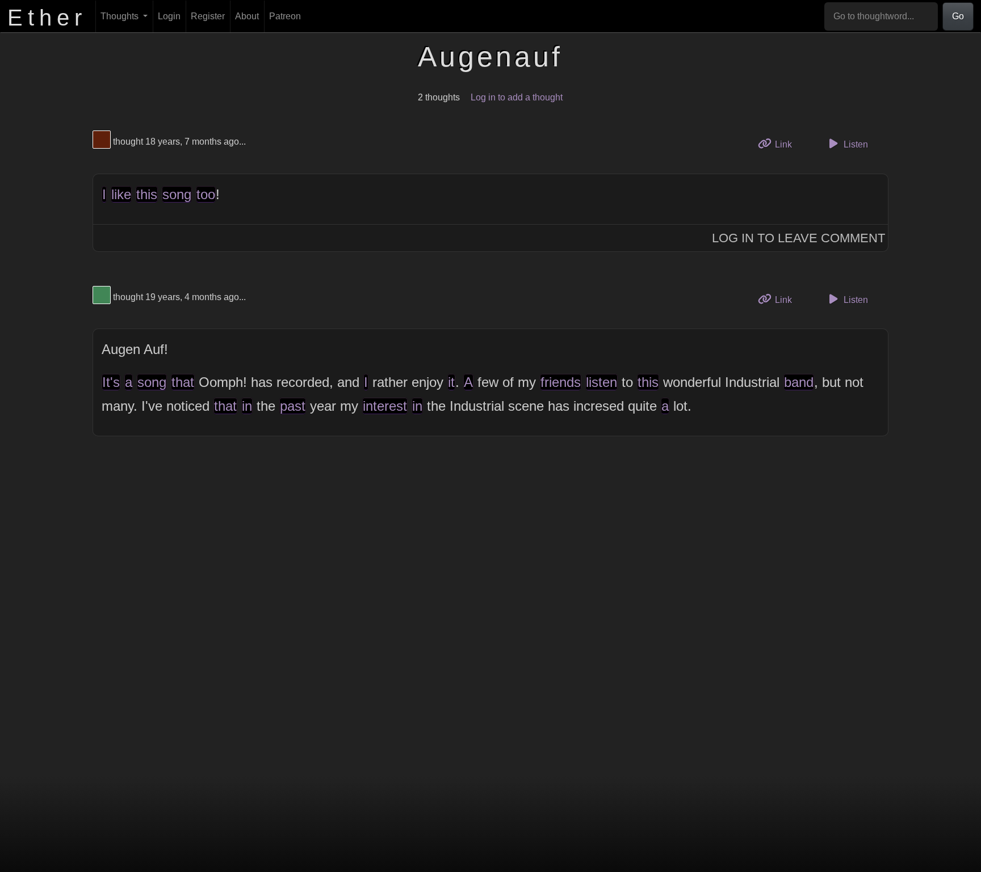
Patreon (285, 16)
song (176, 194)
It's (111, 382)
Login (169, 16)
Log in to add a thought (517, 97)
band (799, 382)
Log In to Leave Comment (798, 238)
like (121, 194)
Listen (854, 144)
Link (787, 144)
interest (385, 406)
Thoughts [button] (120, 16)
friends (560, 382)
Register (208, 16)
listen (601, 382)
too (205, 194)
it (451, 382)
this (146, 194)
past (292, 406)
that (182, 382)
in (247, 406)
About (247, 16)
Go (958, 16)
